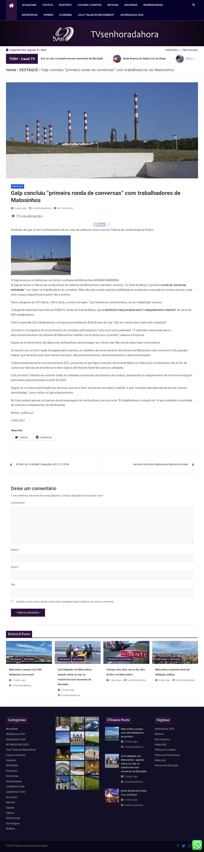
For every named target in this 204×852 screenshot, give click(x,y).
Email (15, 567)
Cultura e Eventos (90, 5)
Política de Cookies (165, 749)
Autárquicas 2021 (16, 734)
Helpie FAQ (160, 744)
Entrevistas (30, 15)
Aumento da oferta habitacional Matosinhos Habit (160, 464)
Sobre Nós (171, 49)
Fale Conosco (190, 49)
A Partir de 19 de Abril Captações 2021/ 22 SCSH (42, 464)
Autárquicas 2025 (131, 15)
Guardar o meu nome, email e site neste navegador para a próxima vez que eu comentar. (65, 601)
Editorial (159, 734)
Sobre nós (160, 760)
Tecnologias (13, 823)
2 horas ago (19, 680)
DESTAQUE (17, 186)
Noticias (113, 5)
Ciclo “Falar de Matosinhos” (96, 15)
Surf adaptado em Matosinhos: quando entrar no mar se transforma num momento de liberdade (133, 764)
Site (13, 584)
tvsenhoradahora (41, 208)
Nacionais (131, 5)
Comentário (18, 502)
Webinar (10, 828)
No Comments (65, 208)
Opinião (48, 15)
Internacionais (153, 5)
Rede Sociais (13, 818)
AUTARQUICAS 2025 (17, 744)
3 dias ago (115, 680)
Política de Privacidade (167, 755)
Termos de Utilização (166, 765)
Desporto (65, 5)
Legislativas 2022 (16, 791)
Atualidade (29, 5)
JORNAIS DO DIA (15, 786)
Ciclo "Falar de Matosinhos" (21, 749)
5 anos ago (20, 208)
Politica (47, 5)
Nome (15, 549)
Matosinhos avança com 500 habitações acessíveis (132, 733)
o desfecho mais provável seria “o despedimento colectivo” (139, 310)
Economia (65, 15)
